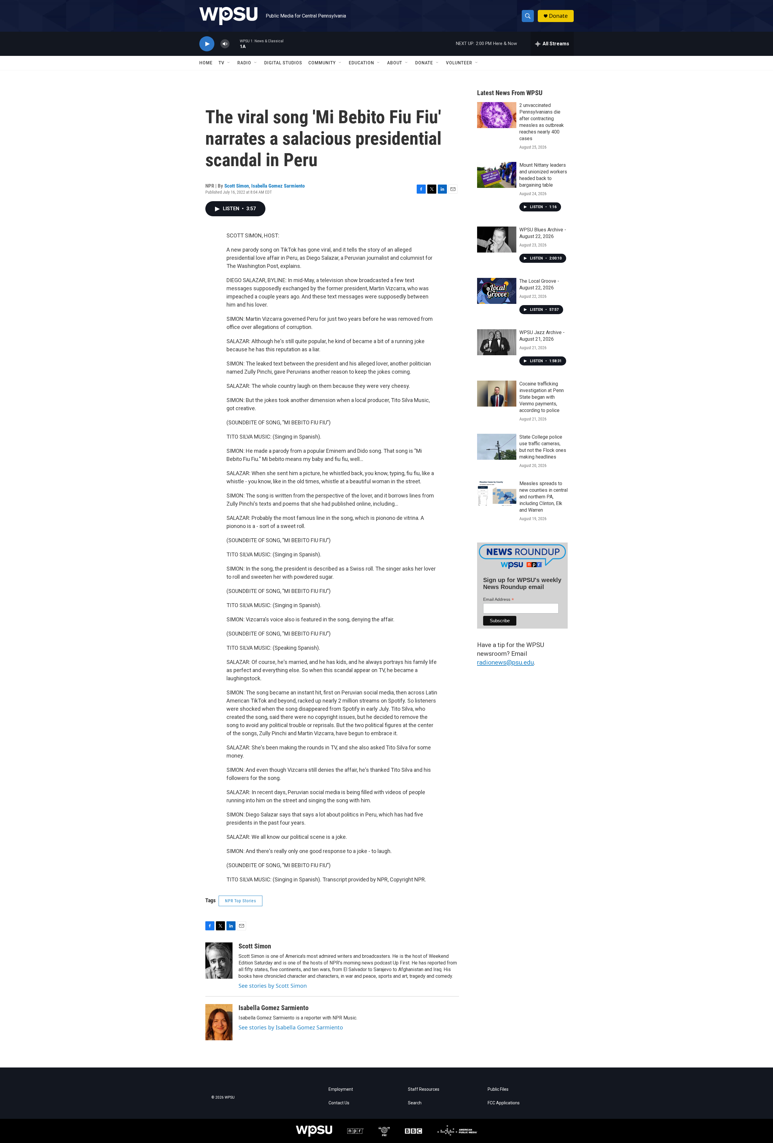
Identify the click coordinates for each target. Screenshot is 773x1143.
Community (322, 62)
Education (361, 62)
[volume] (225, 44)
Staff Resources (423, 1089)
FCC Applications (504, 1103)
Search (415, 1103)
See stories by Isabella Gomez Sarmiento (291, 1027)
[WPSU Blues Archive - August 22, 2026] (496, 240)
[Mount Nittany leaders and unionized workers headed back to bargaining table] (496, 175)
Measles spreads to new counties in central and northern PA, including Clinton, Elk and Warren (543, 497)
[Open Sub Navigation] (228, 62)
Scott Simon (236, 186)
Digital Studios (283, 62)
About (394, 62)
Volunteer (459, 62)
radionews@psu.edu (505, 662)
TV (221, 62)
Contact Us (339, 1103)
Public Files (498, 1089)
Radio (244, 62)
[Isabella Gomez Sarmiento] (219, 1022)
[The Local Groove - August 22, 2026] (496, 291)
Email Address (498, 599)
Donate (558, 16)
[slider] (235, 43)
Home (206, 62)
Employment (341, 1089)
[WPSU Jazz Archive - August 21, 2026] (496, 342)
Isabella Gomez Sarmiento (278, 186)
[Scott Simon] (219, 960)
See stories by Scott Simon (273, 985)
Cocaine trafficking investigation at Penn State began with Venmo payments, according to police (541, 397)
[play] (207, 43)
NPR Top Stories (240, 900)
